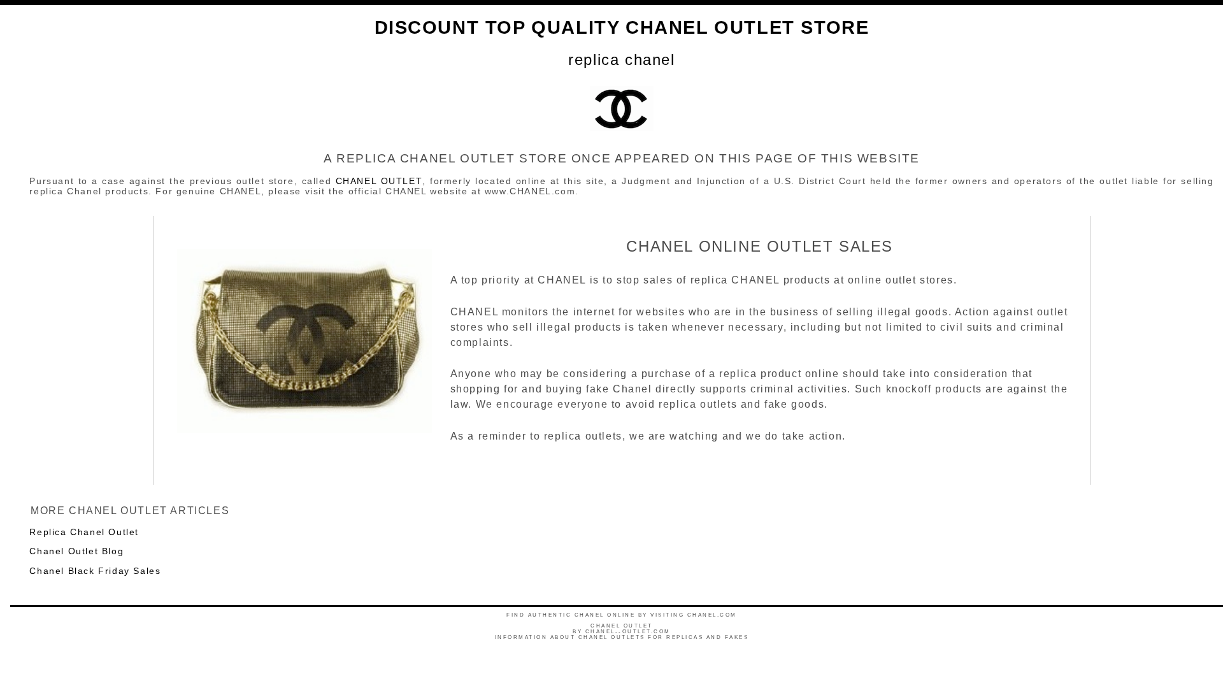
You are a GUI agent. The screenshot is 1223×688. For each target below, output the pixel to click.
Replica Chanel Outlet (84, 532)
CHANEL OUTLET (379, 181)
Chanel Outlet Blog (76, 551)
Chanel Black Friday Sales (95, 571)
